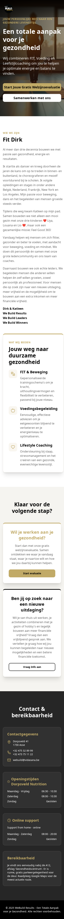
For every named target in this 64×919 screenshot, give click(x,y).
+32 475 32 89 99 (23, 750)
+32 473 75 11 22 (23, 754)
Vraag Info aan (32, 667)
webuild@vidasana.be (26, 760)
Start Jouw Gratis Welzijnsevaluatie (32, 87)
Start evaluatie (32, 573)
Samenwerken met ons (32, 98)
